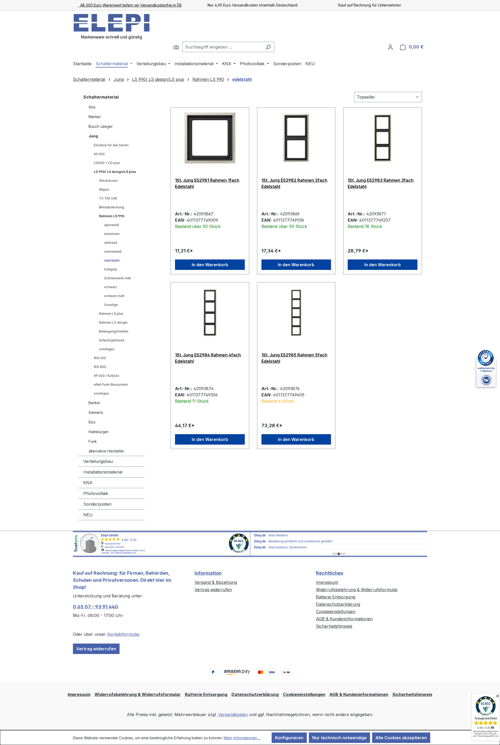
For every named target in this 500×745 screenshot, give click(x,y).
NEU (88, 514)
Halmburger (99, 431)
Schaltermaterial (100, 97)
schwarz (110, 287)
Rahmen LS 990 (111, 216)
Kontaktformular (123, 634)
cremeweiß (113, 251)
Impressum (327, 582)
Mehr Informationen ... (242, 738)
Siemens (96, 412)
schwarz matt (114, 296)
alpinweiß (111, 225)
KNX (87, 482)
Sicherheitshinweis (334, 626)
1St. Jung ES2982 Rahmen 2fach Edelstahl (294, 183)
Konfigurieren (289, 737)
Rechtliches (329, 573)
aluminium (112, 234)
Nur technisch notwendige (339, 737)
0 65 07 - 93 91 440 (95, 606)
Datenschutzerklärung (338, 604)
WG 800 (100, 367)
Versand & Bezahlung (216, 582)
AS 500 (99, 154)
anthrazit (110, 243)
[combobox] (222, 47)
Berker (94, 403)
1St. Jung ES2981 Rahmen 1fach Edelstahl (207, 183)
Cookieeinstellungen (335, 611)
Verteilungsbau (98, 461)
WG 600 (100, 358)
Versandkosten (233, 714)
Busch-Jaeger (101, 126)
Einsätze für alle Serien (111, 145)
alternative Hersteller (106, 451)
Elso (92, 422)
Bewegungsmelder (113, 331)
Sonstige (111, 305)
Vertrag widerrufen (96, 648)
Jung (93, 136)
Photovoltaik (95, 493)
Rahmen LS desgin (113, 322)
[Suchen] (176, 47)
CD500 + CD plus (107, 163)
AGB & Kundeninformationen (344, 618)
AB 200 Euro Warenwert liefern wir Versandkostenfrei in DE (130, 5)
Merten (95, 116)
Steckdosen (108, 181)
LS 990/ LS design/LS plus (115, 172)
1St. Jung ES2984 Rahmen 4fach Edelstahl (208, 358)
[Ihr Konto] (390, 47)
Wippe (104, 189)
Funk (93, 441)
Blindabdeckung (111, 207)
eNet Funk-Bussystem (111, 384)
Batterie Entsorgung (335, 596)
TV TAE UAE (108, 198)
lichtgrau (110, 269)
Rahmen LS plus (111, 314)
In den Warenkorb (210, 264)
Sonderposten (97, 504)
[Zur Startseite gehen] (112, 26)
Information (208, 573)
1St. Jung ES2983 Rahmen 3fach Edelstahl (381, 183)
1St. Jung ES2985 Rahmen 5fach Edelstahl (294, 358)
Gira (92, 107)
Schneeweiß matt (117, 278)
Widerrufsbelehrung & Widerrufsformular (357, 589)
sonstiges (106, 349)
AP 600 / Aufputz (106, 376)
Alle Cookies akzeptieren (401, 737)
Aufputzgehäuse (111, 340)
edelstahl (112, 260)
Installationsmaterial (102, 472)
